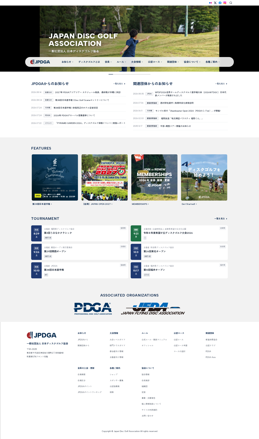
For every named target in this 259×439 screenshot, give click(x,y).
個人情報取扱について (151, 404)
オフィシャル (147, 345)
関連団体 (172, 62)
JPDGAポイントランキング (90, 392)
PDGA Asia (211, 357)
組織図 (144, 386)
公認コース (154, 62)
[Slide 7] (136, 74)
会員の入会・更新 (86, 368)
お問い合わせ (147, 416)
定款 (144, 392)
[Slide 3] (119, 74)
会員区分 (81, 380)
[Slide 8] (140, 74)
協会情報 (145, 374)
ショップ (114, 374)
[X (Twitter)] (215, 3)
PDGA (208, 351)
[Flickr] (210, 3)
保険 (112, 392)
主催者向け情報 (116, 357)
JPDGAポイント (85, 386)
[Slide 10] (148, 74)
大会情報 (136, 62)
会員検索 (81, 374)
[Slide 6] (132, 74)
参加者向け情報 (116, 351)
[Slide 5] (127, 74)
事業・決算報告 (148, 398)
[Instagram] (225, 3)
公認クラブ (210, 345)
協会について (191, 62)
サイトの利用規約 (149, 410)
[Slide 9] (144, 74)
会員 (107, 62)
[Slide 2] (115, 74)
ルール (120, 62)
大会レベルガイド (117, 340)
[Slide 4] (123, 74)
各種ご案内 (211, 62)
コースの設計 (179, 351)
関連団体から (83, 345)
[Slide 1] (111, 74)
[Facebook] (220, 3)
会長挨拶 (145, 380)
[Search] (231, 3)
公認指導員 (114, 386)
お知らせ (66, 62)
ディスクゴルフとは (89, 62)
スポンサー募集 (116, 380)
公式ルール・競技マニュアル (154, 340)
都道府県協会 (211, 340)
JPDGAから (83, 340)
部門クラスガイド (117, 345)
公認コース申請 (180, 345)
